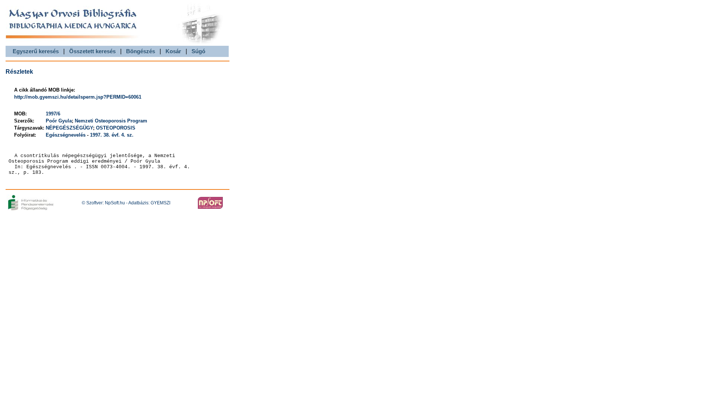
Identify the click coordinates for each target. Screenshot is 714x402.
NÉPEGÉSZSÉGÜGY (69, 128)
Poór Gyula (59, 121)
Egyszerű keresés (36, 51)
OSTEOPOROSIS (115, 128)
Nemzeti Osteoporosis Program (111, 121)
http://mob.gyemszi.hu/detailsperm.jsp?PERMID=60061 (77, 97)
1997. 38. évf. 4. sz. (112, 135)
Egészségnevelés (66, 135)
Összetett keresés (92, 51)
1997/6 (53, 114)
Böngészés (140, 51)
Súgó (198, 51)
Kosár (173, 51)
